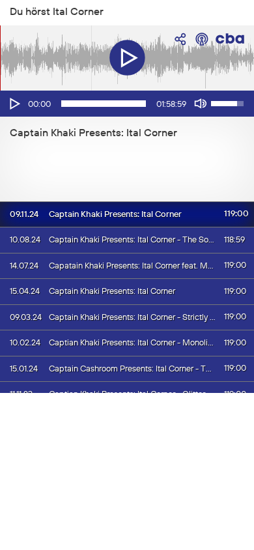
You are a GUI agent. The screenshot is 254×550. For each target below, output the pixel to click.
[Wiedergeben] (13, 103)
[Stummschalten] (200, 103)
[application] (127, 104)
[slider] (103, 103)
